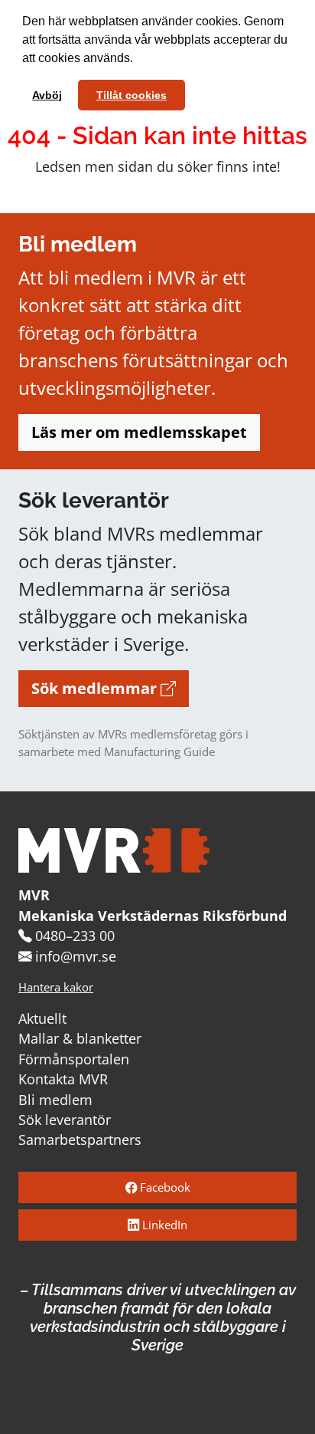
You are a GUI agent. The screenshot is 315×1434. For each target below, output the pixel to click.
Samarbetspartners (79, 1139)
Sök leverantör (64, 1119)
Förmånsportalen (73, 1059)
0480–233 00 (75, 935)
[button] (138, 60)
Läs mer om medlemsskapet (139, 432)
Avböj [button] (47, 95)
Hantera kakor (55, 987)
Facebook (163, 1187)
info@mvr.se (75, 956)
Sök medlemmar (96, 688)
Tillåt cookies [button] (131, 95)
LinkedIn (163, 1225)
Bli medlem (55, 1099)
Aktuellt (42, 1018)
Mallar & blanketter (79, 1038)
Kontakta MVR (63, 1079)
